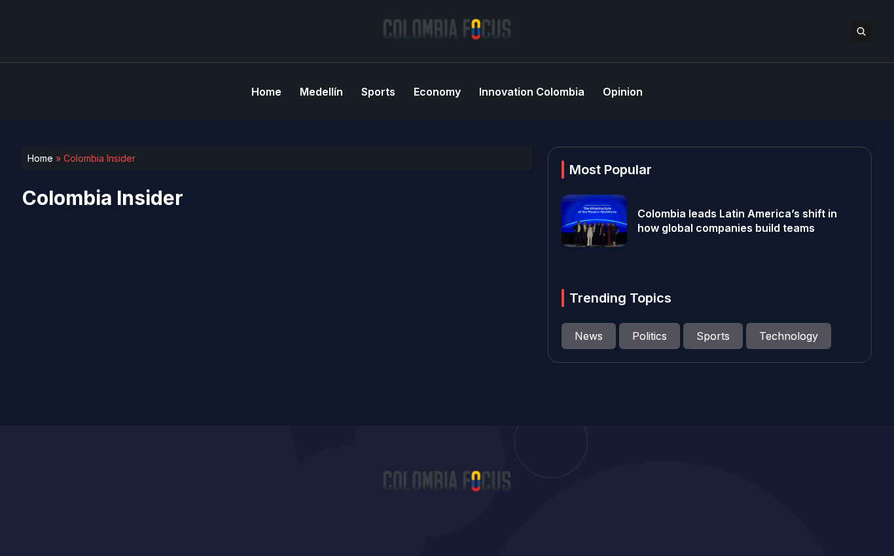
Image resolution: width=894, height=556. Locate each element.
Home (40, 158)
